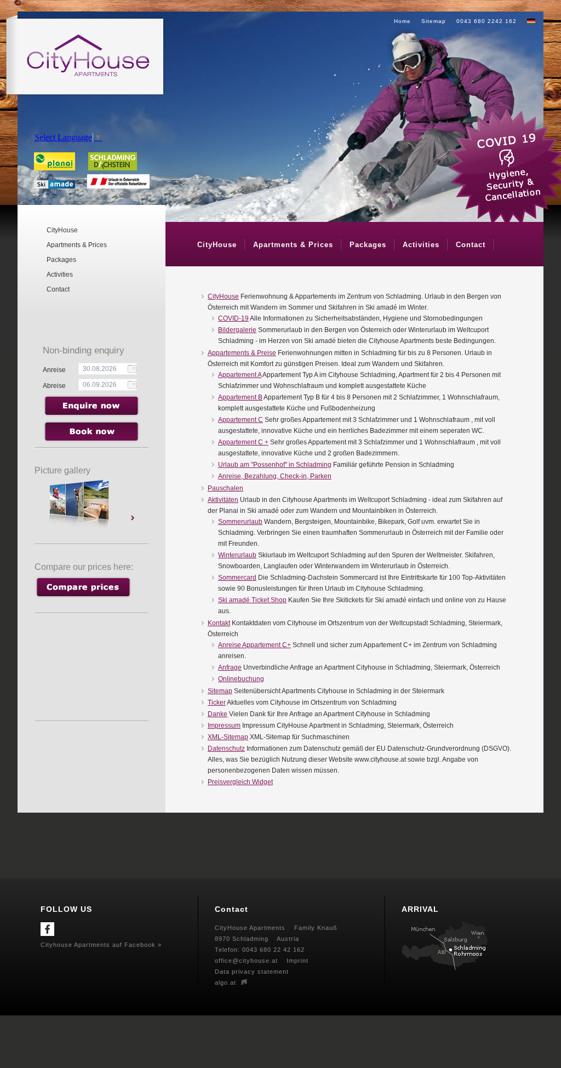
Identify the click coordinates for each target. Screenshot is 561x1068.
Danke (217, 714)
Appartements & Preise (242, 353)
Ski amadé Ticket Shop (252, 600)
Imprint (297, 960)
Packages (61, 260)
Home (402, 21)
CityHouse (62, 230)
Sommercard (237, 577)
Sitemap (433, 21)
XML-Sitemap (228, 737)
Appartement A (239, 375)
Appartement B (240, 397)
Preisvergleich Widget (240, 782)
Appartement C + (243, 442)
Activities (60, 274)
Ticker (217, 702)
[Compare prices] (83, 596)
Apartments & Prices (77, 245)
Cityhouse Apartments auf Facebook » (101, 944)
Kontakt (219, 623)
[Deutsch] (531, 21)
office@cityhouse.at (246, 960)
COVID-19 (233, 318)
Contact (58, 289)
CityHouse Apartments (250, 927)
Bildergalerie (237, 330)
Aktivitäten (223, 500)
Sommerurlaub (240, 522)
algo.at (225, 982)
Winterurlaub (237, 555)
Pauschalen (225, 488)
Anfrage (230, 667)
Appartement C (240, 420)
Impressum (224, 725)
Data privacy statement (252, 971)
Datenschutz (226, 748)
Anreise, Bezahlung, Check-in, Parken (274, 476)
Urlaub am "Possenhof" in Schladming (274, 465)
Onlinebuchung (241, 679)
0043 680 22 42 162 (273, 949)
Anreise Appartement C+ (254, 645)
